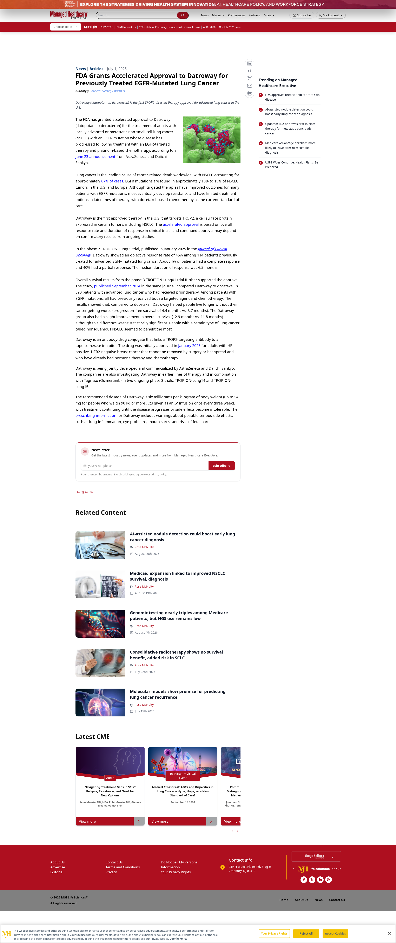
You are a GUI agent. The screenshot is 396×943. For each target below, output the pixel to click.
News (205, 15)
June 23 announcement (95, 156)
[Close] (389, 933)
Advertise (57, 867)
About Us (57, 862)
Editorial (56, 872)
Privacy (111, 872)
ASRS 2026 (209, 27)
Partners (254, 15)
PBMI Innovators (126, 27)
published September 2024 (117, 285)
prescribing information (95, 415)
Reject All (305, 933)
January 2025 (189, 345)
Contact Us (114, 862)
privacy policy (158, 474)
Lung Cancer (86, 492)
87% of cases (112, 181)
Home (283, 900)
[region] (198, 934)
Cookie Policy (178, 939)
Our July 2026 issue (230, 27)
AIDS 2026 (107, 27)
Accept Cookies (335, 933)
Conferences (236, 15)
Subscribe (219, 466)
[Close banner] (391, 5)
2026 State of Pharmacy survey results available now (169, 27)
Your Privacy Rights (176, 872)
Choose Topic (63, 27)
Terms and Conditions (123, 867)
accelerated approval (181, 224)
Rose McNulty (144, 547)
